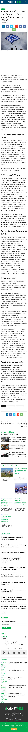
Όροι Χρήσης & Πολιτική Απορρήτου (14, 720)
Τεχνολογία (11, 715)
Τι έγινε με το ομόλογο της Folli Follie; (7, 423)
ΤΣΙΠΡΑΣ (8, 408)
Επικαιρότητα (3, 441)
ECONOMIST (9, 406)
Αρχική (2, 5)
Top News (2, 448)
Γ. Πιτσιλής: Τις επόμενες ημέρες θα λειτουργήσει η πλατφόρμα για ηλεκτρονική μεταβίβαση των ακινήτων (13, 599)
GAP (14, 406)
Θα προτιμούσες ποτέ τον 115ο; (16, 670)
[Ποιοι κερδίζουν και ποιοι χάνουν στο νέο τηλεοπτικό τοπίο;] (4, 689)
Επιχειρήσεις (14, 713)
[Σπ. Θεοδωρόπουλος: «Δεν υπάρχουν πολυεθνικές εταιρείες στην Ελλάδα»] (4, 698)
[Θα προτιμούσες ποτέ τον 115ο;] (4, 672)
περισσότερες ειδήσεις (9, 434)
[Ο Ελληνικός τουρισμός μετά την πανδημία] (21, 488)
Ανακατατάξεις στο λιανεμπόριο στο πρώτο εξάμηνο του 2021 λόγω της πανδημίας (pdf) (17, 446)
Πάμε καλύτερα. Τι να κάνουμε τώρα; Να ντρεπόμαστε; (22, 424)
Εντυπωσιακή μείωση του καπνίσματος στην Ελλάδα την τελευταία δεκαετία (20, 479)
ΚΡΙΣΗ (22, 406)
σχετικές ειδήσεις (7, 432)
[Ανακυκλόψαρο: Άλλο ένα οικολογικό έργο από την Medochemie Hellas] (7, 472)
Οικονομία (7, 5)
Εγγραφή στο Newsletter (9, 621)
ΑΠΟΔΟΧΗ (14, 729)
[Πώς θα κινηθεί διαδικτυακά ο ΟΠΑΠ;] (4, 680)
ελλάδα (17, 406)
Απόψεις (6, 715)
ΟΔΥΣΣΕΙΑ (3, 408)
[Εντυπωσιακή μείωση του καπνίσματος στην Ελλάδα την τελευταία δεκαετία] (21, 472)
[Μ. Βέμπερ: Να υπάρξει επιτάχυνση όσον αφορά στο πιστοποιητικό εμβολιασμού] (7, 518)
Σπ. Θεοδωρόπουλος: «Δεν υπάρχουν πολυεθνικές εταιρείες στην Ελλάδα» (17, 694)
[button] (26, 2)
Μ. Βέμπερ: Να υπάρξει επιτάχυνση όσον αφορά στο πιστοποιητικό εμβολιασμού (6, 525)
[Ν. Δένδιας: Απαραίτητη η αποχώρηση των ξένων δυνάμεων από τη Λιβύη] (21, 502)
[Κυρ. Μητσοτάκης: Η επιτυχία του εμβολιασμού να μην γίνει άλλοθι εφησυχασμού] (7, 502)
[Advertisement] (14, 63)
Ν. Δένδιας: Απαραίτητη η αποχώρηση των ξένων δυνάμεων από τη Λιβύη (20, 509)
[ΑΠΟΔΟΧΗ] (26, 727)
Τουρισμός (19, 713)
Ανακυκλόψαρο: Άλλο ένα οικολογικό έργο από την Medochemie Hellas (6, 479)
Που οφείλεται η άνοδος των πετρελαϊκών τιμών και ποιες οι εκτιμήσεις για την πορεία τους (17, 454)
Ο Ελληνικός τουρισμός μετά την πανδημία (13, 552)
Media (15, 715)
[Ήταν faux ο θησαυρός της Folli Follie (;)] (4, 666)
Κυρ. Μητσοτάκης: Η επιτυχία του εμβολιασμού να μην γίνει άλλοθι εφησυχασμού (6, 509)
